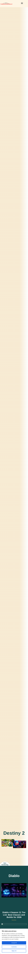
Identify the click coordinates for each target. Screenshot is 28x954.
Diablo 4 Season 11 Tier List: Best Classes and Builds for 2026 (14, 914)
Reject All (14, 950)
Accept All (14, 942)
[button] (22, 3)
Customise (14, 946)
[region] (14, 941)
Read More (14, 920)
